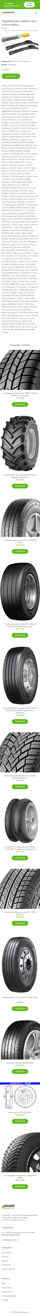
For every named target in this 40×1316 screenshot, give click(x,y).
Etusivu (4, 28)
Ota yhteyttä (6, 1288)
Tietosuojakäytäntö (9, 1296)
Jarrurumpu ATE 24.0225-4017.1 (20, 1112)
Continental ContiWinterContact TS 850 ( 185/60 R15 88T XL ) (20, 777)
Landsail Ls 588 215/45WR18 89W (20, 1063)
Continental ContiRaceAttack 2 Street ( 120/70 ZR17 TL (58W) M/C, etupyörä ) (20, 848)
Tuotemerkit (16, 61)
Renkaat (5, 1261)
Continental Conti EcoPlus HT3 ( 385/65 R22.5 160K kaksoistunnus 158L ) (20, 625)
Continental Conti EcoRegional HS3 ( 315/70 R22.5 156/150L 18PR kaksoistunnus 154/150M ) (20, 710)
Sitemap (5, 1300)
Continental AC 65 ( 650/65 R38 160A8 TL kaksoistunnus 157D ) (20, 476)
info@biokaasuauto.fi (10, 1240)
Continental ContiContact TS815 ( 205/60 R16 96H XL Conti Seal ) (20, 394)
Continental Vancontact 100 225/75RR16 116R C (20, 541)
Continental (26, 61)
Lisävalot (5, 1257)
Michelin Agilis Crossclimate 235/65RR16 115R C (20, 1176)
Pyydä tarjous (29, 4)
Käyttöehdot (6, 1292)
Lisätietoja (11, 76)
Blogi (4, 1283)
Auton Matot (6, 1252)
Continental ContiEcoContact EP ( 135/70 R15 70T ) (20, 913)
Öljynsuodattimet (8, 1269)
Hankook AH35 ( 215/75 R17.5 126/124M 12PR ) (20, 998)
